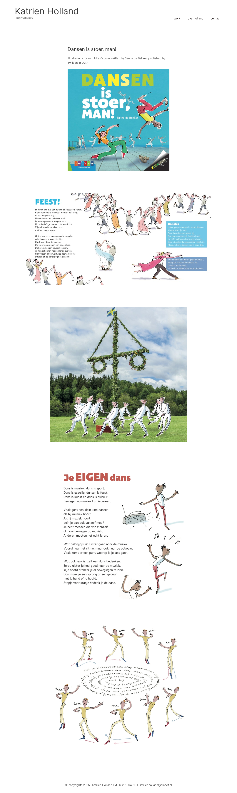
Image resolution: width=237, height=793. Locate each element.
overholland (195, 18)
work (177, 18)
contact (215, 18)
